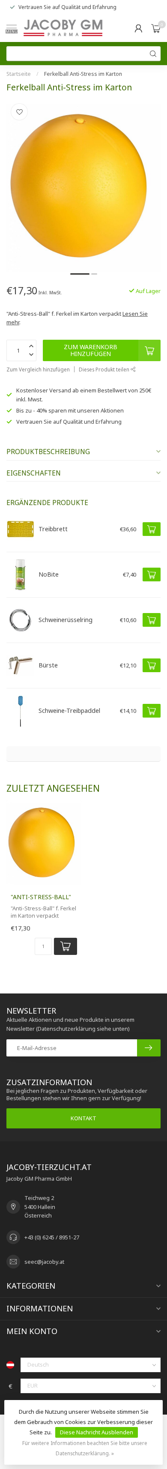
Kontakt (83, 1118)
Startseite (18, 74)
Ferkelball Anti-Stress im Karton (83, 74)
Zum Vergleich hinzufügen (38, 369)
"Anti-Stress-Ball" (41, 897)
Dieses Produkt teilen (105, 369)
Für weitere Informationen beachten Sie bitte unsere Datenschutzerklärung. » (84, 1448)
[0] (156, 28)
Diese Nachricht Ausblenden (96, 1432)
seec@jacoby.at (44, 1262)
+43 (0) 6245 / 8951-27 (51, 1237)
